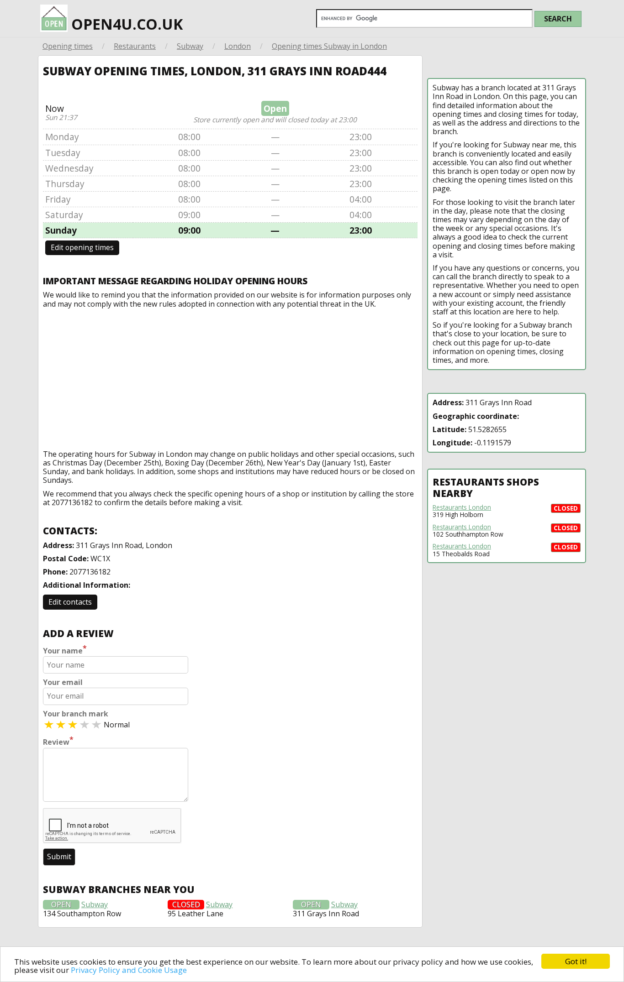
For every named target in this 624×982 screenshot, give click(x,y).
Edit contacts (70, 602)
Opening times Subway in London (329, 46)
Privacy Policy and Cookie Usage (129, 970)
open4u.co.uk (125, 24)
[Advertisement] (230, 377)
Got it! (576, 961)
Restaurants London (462, 507)
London (237, 46)
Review (58, 741)
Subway (190, 46)
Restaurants (135, 46)
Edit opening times (82, 247)
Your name (65, 650)
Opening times (67, 46)
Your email (63, 682)
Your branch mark (75, 714)
